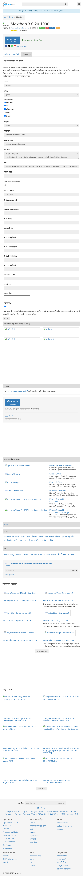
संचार (28, 536)
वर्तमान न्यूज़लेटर (9, 575)
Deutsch (17, 811)
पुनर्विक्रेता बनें (61, 859)
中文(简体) (52, 814)
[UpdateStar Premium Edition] (18, 465)
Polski (73, 811)
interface (26, 555)
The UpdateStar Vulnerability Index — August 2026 (20, 781)
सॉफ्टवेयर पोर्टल (62, 856)
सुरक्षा (21, 540)
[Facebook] (6, 46)
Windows (10, 109)
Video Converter (9, 842)
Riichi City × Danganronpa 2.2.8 (17, 620)
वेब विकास (45, 540)
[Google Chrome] (13, 474)
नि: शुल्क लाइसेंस (62, 865)
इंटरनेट (16, 540)
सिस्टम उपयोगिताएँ (34, 540)
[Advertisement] (41, 366)
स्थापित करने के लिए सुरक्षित (33, 40)
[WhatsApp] (12, 46)
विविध (51, 540)
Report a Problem (22, 46)
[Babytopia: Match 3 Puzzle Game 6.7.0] (20, 632)
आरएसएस (60, 829)
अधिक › (6, 524)
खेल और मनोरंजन (54, 536)
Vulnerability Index (64, 826)
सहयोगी (5, 862)
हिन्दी (76, 814)
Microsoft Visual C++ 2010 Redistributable (59, 500)
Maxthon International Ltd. (20, 28)
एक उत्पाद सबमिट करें (63, 869)
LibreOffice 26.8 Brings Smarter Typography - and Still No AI (17, 719)
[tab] (7, 54)
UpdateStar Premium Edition (61, 465)
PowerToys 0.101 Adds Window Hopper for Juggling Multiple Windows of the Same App (61, 750)
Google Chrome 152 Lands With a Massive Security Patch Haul (58, 719)
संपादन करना (26, 54)
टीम (31, 862)
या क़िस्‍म (7, 54)
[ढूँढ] (65, 4)
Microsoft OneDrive (57, 490)
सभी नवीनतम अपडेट (41, 651)
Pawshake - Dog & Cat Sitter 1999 (58, 640)
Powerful (46, 555)
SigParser (7, 845)
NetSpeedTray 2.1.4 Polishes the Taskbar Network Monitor (21, 749)
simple (53, 555)
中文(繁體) (61, 814)
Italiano (42, 811)
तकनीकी (16, 54)
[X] (9, 46)
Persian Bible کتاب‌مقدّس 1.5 (55, 620)
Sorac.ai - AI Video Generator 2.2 (58, 600)
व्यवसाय (23, 536)
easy (12, 554)
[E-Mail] (15, 46)
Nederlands (64, 811)
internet (34, 555)
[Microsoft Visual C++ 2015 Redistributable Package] (26, 510)
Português (9, 814)
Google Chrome (55, 474)
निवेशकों (32, 865)
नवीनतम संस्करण (12, 40)
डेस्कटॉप (35, 536)
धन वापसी (33, 839)
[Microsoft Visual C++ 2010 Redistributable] (23, 499)
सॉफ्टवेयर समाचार (62, 822)
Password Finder (10, 835)
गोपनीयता (33, 832)
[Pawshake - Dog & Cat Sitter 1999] (59, 632)
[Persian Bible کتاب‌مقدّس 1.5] (57, 613)
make (40, 555)
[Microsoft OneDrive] (14, 490)
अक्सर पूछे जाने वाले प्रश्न (38, 826)
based (6, 555)
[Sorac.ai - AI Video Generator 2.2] (59, 593)
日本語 (49, 811)
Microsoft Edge (55, 482)
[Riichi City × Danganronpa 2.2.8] (17, 613)
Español (25, 811)
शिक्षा (46, 536)
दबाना (32, 859)
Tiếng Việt (42, 814)
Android (9, 102)
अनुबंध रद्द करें (34, 835)
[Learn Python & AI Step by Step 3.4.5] (20, 593)
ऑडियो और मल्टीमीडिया (11, 536)
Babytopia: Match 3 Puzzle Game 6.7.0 (20, 640)
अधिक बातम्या (41, 789)
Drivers (6, 829)
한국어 (55, 811)
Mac (8, 112)
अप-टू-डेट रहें (9, 416)
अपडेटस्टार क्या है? (36, 856)
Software (63, 554)
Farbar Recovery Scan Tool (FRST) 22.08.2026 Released (58, 781)
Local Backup (8, 838)
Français (33, 811)
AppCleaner (8, 848)
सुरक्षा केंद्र (33, 842)
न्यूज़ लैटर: (21, 803)
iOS (7, 106)
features (19, 555)
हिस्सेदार (5, 856)
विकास (41, 536)
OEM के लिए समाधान (10, 859)
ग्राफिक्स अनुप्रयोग (68, 536)
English (10, 811)
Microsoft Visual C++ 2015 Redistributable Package (59, 511)
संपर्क (31, 829)
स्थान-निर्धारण (61, 862)
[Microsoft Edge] (12, 482)
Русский (18, 814)
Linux (8, 116)
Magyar (70, 814)
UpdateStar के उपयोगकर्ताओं (18, 391)
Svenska (26, 814)
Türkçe (34, 814)
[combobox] (42, 4)
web (72, 554)
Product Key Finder (11, 832)
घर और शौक (8, 540)
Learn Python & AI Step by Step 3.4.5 (19, 600)
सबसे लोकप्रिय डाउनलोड (12, 459)
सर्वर (25, 540)
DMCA (32, 822)
